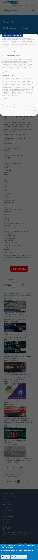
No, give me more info (19, 557)
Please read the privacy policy (9, 51)
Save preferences (25, 106)
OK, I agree (5, 557)
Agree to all (8, 106)
